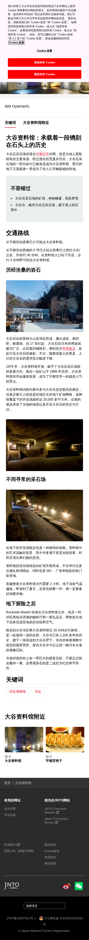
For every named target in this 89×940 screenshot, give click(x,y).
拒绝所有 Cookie (44, 62)
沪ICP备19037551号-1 (21, 918)
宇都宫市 (42, 154)
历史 (38, 691)
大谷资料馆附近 (36, 123)
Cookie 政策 (16, 42)
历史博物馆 (17, 691)
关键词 (10, 123)
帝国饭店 (69, 348)
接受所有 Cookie (44, 74)
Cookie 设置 (44, 50)
